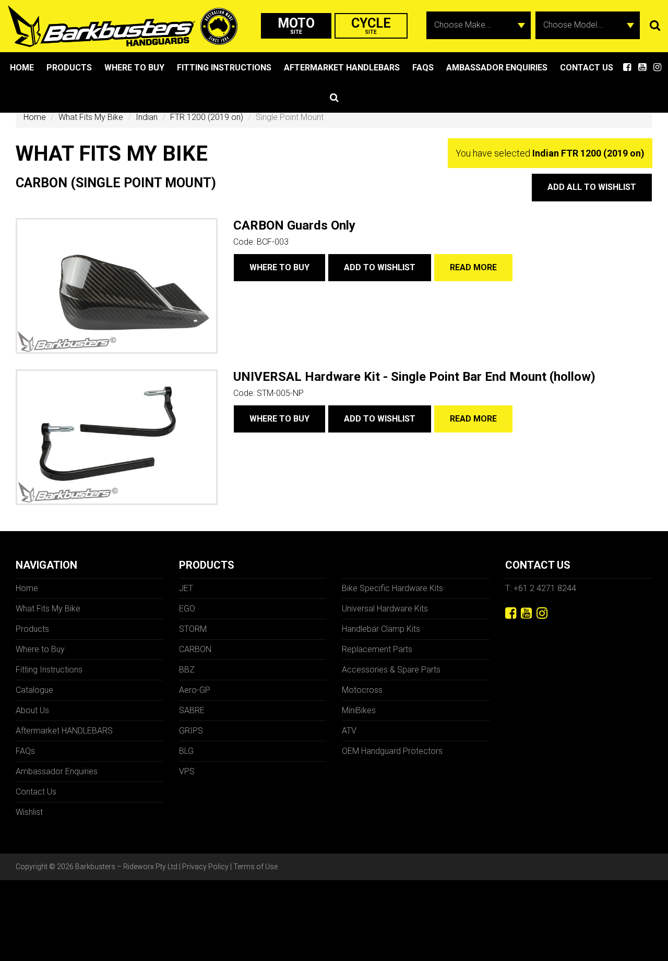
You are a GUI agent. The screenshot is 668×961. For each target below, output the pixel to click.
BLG (186, 751)
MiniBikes (359, 710)
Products (69, 68)
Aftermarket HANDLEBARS (342, 68)
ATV (349, 731)
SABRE (192, 710)
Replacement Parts (377, 649)
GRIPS (191, 731)
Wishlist (29, 812)
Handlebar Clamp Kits (381, 629)
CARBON (195, 649)
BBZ (187, 670)
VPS (187, 771)
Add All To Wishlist (591, 187)
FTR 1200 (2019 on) (206, 117)
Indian (147, 117)
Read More (473, 267)
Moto (296, 25)
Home (22, 68)
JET (186, 588)
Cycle (371, 25)
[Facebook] (510, 613)
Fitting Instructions (224, 68)
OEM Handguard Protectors (392, 751)
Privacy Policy (205, 866)
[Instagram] (541, 613)
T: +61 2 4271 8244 (540, 588)
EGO (187, 609)
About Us (32, 710)
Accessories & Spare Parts (391, 670)
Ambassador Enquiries (496, 68)
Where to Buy (134, 68)
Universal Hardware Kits (385, 609)
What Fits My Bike (90, 117)
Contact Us (586, 68)
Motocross (362, 690)
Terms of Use (255, 866)
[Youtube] (526, 613)
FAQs (423, 68)
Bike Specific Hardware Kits (392, 588)
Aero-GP (194, 690)
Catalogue (34, 690)
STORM (193, 629)
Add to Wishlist (379, 267)
